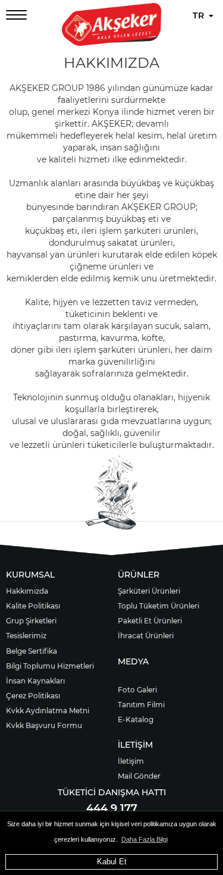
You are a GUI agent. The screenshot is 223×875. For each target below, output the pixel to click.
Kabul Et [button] (112, 861)
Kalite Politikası (33, 605)
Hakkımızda (27, 591)
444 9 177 (111, 808)
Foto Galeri (137, 689)
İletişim (131, 761)
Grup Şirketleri (31, 620)
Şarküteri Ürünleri (149, 591)
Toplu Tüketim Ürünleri (158, 605)
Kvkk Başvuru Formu (44, 725)
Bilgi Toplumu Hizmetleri (50, 665)
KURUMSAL (30, 574)
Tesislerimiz (26, 635)
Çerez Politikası (33, 695)
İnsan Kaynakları (35, 680)
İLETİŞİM (135, 744)
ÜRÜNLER (138, 574)
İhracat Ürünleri (146, 635)
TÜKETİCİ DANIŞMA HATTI (112, 792)
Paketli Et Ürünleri (150, 620)
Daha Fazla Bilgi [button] (144, 839)
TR (200, 15)
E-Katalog (135, 719)
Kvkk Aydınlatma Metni (47, 710)
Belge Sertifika (31, 651)
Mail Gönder (139, 775)
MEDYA (133, 661)
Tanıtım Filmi (141, 704)
